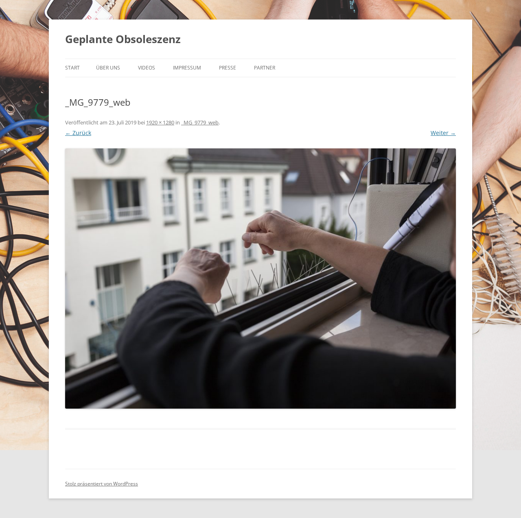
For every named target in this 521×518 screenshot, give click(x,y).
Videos (146, 67)
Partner (264, 67)
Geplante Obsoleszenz (123, 39)
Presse (227, 67)
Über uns (108, 67)
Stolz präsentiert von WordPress (101, 483)
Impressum (187, 67)
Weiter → (443, 133)
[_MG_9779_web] (260, 278)
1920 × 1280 (160, 122)
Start (72, 67)
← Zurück (78, 133)
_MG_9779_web (200, 122)
